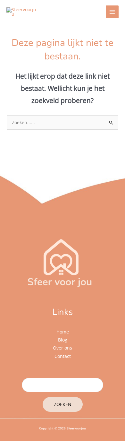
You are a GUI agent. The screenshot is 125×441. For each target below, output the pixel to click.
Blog (62, 340)
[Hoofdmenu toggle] (112, 12)
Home (62, 332)
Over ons (62, 348)
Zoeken (62, 404)
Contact (62, 356)
